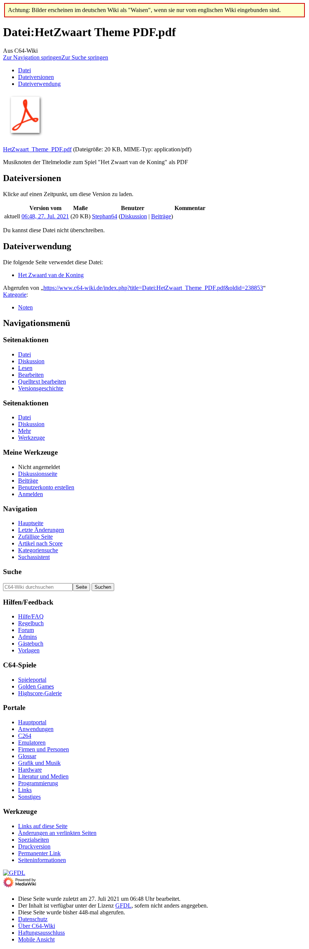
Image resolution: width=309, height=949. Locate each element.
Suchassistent (34, 557)
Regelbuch (31, 623)
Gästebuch (30, 643)
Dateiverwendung (39, 84)
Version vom (45, 208)
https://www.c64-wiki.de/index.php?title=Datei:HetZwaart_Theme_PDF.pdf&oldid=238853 (153, 288)
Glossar (27, 756)
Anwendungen (36, 729)
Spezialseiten (33, 839)
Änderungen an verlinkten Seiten (57, 833)
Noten (25, 307)
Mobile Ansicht (36, 939)
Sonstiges (29, 797)
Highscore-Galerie (40, 693)
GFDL (123, 905)
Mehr (24, 431)
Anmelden (30, 494)
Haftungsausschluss (41, 932)
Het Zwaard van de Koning (51, 275)
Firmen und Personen (43, 749)
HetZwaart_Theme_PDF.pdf (37, 149)
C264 (24, 736)
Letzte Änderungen (41, 530)
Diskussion (134, 216)
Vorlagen (29, 650)
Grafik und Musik (39, 763)
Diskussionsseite (37, 474)
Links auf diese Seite (42, 826)
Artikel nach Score (40, 543)
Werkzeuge (31, 437)
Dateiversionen (36, 77)
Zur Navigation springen (32, 57)
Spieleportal (32, 679)
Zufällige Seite (35, 536)
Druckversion (34, 846)
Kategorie (14, 294)
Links (25, 790)
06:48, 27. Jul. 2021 (45, 216)
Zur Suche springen (84, 57)
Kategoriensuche (38, 550)
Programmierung (38, 783)
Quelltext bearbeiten (42, 381)
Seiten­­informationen (42, 860)
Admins (27, 637)
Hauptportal (32, 722)
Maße (80, 208)
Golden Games (36, 686)
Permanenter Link (39, 853)
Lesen (25, 368)
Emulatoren (32, 742)
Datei (24, 70)
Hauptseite (30, 523)
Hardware (30, 769)
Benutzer (132, 208)
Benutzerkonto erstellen (46, 487)
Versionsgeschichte (40, 388)
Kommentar (189, 208)
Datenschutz (32, 919)
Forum (26, 630)
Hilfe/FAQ (31, 616)
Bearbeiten (31, 375)
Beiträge (161, 216)
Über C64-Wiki (36, 926)
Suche (12, 572)
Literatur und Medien (43, 776)
